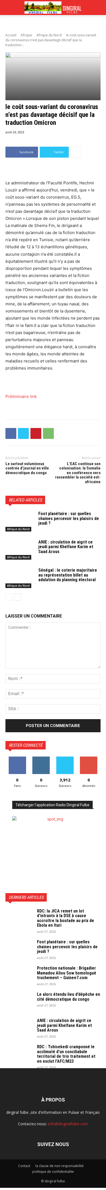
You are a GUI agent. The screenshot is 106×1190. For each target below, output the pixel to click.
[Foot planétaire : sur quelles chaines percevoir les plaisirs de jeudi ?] (19, 521)
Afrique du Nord (49, 35)
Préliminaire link (21, 396)
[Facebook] (10, 433)
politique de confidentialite (53, 1171)
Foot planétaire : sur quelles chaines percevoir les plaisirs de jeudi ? (68, 518)
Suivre (41, 759)
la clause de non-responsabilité (59, 1166)
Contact (24, 1166)
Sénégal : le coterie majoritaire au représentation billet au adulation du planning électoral (67, 575)
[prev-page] (8, 597)
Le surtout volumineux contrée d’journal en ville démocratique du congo (27, 468)
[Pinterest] (35, 433)
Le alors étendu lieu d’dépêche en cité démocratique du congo (68, 997)
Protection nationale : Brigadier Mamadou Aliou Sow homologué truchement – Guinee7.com (66, 972)
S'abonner (89, 759)
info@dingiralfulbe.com (68, 1123)
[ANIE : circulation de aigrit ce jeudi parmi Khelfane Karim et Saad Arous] (19, 550)
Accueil (10, 35)
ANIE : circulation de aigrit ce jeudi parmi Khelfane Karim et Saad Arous (65, 546)
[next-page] (17, 597)
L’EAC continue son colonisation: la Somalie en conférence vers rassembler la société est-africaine (78, 472)
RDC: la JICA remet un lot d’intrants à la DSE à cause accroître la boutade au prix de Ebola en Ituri (65, 918)
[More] (76, 152)
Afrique (26, 35)
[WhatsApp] (48, 433)
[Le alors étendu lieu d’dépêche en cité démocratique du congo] (19, 1001)
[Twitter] (23, 433)
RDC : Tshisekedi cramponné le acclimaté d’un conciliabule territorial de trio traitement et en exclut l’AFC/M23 (66, 1054)
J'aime (17, 759)
